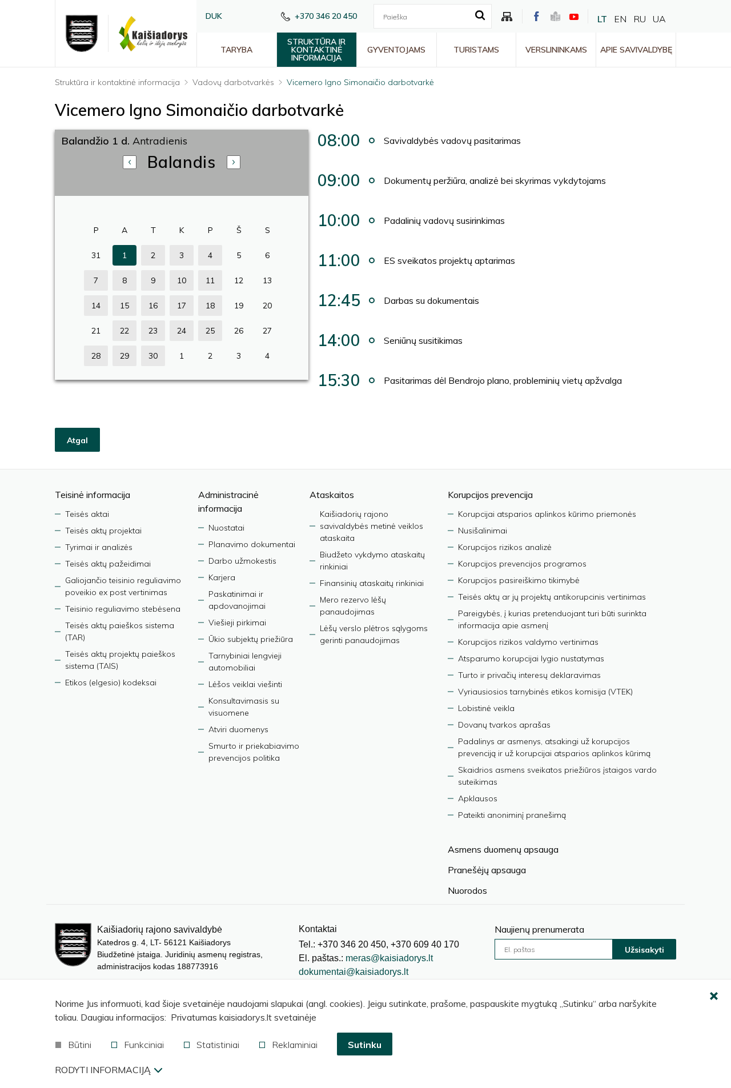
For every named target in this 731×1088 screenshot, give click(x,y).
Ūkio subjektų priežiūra (250, 639)
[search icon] (480, 16)
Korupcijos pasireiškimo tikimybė (519, 580)
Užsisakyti (644, 950)
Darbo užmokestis (242, 561)
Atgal (77, 440)
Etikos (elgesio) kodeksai (110, 682)
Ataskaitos (332, 494)
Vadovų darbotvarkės (233, 82)
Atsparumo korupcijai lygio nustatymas (531, 658)
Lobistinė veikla (486, 708)
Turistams (476, 50)
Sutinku (364, 1044)
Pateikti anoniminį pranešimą (512, 815)
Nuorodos (467, 890)
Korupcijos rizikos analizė (505, 547)
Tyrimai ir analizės (98, 547)
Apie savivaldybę (636, 50)
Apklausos (477, 798)
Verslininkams (556, 50)
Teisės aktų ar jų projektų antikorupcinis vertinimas (552, 597)
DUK (214, 16)
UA (659, 19)
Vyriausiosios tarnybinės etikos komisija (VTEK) (545, 691)
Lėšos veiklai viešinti (245, 684)
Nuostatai (226, 528)
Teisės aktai (87, 514)
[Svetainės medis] (507, 16)
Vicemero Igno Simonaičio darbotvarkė (360, 82)
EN (620, 19)
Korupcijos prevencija (490, 494)
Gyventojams (396, 50)
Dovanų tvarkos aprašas (504, 725)
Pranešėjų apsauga (487, 870)
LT (602, 19)
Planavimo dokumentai (251, 544)
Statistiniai (217, 1044)
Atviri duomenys (238, 729)
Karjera (221, 577)
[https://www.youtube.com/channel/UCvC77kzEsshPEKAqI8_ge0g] (574, 16)
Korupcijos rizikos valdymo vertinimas (528, 642)
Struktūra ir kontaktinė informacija (316, 50)
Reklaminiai (295, 1044)
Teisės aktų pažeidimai (108, 564)
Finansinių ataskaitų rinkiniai (372, 583)
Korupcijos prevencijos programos (522, 564)
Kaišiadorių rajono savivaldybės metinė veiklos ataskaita (371, 526)
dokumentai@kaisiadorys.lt (353, 972)
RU (639, 19)
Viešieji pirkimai (237, 622)
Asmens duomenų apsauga (503, 849)
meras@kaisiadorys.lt (389, 958)
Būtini (79, 1044)
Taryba (236, 50)
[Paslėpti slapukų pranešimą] (713, 996)
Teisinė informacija (92, 494)
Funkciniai (144, 1044)
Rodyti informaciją (103, 1069)
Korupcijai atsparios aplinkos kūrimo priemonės (547, 514)
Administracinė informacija (228, 501)
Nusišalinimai (482, 530)
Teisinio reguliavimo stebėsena (122, 609)
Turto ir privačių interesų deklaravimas (529, 675)
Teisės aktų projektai (103, 530)
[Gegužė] (233, 162)
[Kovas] (129, 162)
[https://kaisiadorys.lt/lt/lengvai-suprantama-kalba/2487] (555, 16)
